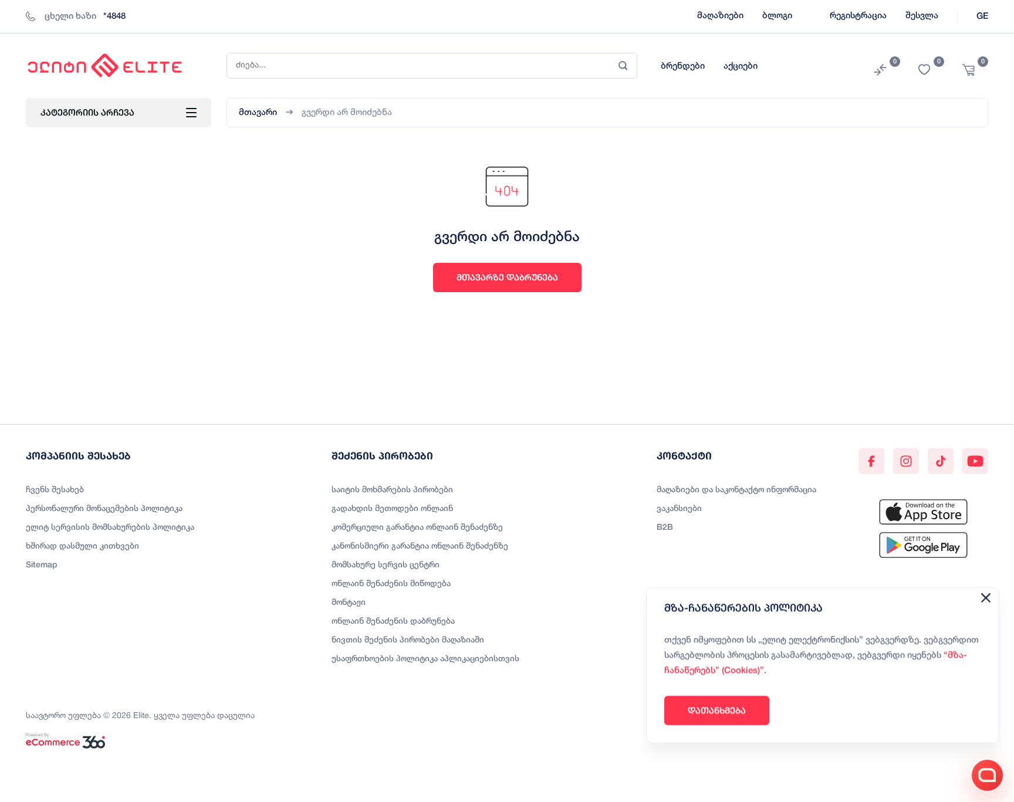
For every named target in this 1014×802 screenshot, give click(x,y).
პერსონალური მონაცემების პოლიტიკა (104, 509)
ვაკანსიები (679, 509)
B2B (665, 528)
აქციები (741, 66)
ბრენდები (683, 66)
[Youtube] (975, 461)
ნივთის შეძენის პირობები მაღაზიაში (408, 640)
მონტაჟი (349, 603)
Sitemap (42, 565)
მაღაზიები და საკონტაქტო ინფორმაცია (736, 490)
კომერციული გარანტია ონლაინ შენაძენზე (417, 528)
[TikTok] (941, 461)
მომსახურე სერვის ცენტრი (386, 565)
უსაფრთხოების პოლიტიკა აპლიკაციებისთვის (425, 659)
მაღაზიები (720, 16)
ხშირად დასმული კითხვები (82, 546)
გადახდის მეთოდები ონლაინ (392, 509)
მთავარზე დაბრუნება (507, 277)
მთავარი (258, 113)
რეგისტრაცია (858, 16)
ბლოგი (777, 16)
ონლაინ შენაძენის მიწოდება (391, 584)
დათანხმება (717, 710)
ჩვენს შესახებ (55, 490)
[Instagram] (906, 461)
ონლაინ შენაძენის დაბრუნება (393, 621)
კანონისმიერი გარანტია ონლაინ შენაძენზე (420, 546)
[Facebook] (871, 461)
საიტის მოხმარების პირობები (392, 490)
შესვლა (921, 16)
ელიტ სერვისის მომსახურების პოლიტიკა (110, 528)
